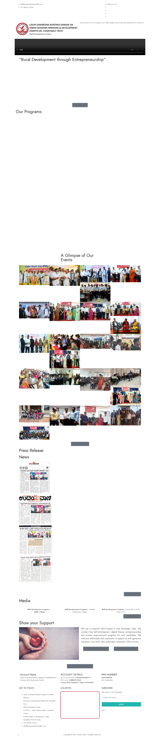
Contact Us (140, 23)
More (134, 23)
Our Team (105, 23)
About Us (88, 23)
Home (82, 23)
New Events (119, 23)
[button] (80, 585)
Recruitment (127, 23)
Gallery (112, 23)
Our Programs (97, 23)
